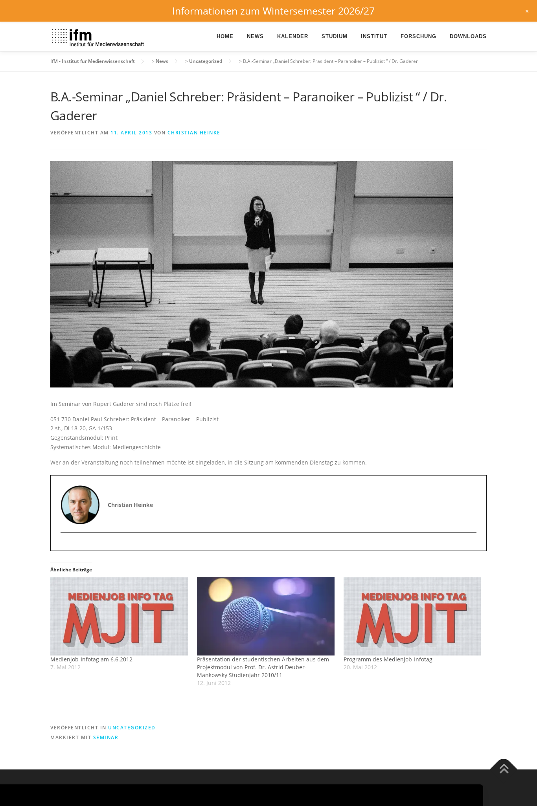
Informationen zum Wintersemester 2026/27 (273, 10)
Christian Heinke (194, 132)
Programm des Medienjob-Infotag (388, 659)
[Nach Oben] (504, 769)
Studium (335, 36)
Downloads (468, 36)
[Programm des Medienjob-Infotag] (413, 616)
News (255, 36)
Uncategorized (132, 727)
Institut (374, 36)
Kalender (292, 36)
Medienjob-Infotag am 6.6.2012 (91, 659)
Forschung (418, 36)
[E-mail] (67, 546)
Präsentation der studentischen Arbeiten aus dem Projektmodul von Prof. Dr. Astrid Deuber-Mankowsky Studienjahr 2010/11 (263, 667)
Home (225, 36)
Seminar (106, 737)
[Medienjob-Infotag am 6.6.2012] (119, 616)
